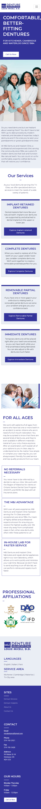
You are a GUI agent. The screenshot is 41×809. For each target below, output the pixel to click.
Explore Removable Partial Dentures (20, 317)
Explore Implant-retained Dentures (20, 231)
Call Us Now (11, 54)
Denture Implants (11, 703)
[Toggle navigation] (37, 6)
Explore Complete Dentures (20, 271)
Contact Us (8, 711)
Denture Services (10, 699)
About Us (7, 707)
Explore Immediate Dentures (20, 359)
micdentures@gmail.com (13, 733)
